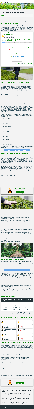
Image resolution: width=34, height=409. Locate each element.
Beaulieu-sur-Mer (4, 401)
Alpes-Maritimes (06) (7, 9)
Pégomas (21, 397)
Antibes (5, 393)
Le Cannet (21, 393)
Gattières (14, 399)
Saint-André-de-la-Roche (17, 398)
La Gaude (17, 397)
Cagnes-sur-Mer (16, 393)
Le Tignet (26, 402)
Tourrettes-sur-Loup (20, 399)
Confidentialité (18, 63)
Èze (15, 403)
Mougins (20, 394)
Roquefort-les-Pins (27, 397)
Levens (9, 399)
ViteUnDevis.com (25, 63)
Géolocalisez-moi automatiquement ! (17, 56)
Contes (14, 397)
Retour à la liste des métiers (17, 60)
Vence (17, 394)
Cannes (8, 393)
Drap (12, 399)
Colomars (10, 402)
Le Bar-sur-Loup (11, 403)
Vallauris (6, 394)
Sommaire (3, 15)
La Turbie (22, 402)
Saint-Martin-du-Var (20, 403)
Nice (2, 393)
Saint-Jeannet (10, 401)
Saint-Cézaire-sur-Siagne (17, 401)
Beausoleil (30, 394)
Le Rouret (26, 399)
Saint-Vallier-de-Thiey (5, 402)
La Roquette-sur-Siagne (25, 398)
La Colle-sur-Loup (9, 397)
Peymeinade (4, 397)
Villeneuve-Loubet (25, 394)
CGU (15, 63)
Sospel (23, 401)
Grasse (11, 393)
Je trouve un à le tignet (17, 270)
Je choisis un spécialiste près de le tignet (17, 150)
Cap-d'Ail (10, 398)
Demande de (19, 191)
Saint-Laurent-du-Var (27, 393)
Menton (3, 394)
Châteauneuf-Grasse (16, 402)
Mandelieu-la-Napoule (11, 394)
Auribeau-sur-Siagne (5, 403)
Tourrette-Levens (4, 399)
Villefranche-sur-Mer (5, 398)
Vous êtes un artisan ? (30, 63)
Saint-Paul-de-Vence (28, 401)
